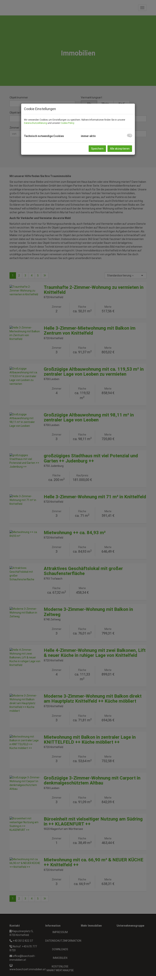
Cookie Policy (67, 123)
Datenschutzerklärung (35, 123)
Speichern (97, 148)
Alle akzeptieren (120, 148)
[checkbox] (129, 135)
